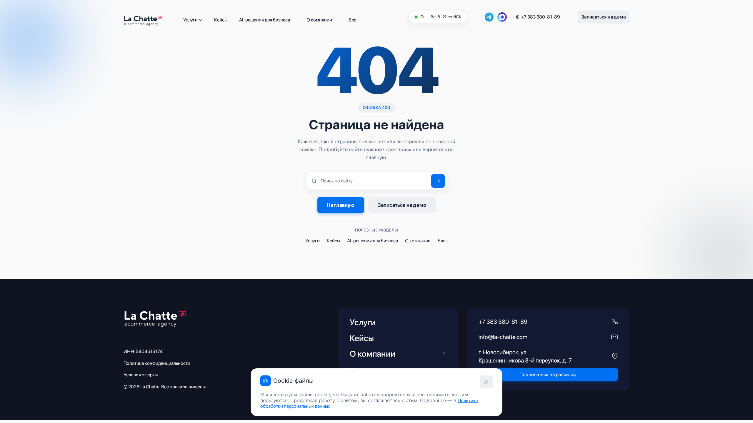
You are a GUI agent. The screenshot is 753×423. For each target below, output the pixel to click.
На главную (341, 205)
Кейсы (220, 20)
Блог (354, 20)
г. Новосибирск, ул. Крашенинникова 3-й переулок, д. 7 (525, 356)
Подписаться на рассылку (548, 374)
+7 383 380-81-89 (540, 17)
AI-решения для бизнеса (264, 20)
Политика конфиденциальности (157, 363)
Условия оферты (141, 374)
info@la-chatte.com (503, 336)
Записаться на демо (603, 17)
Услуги (190, 20)
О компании (319, 20)
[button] (200, 20)
